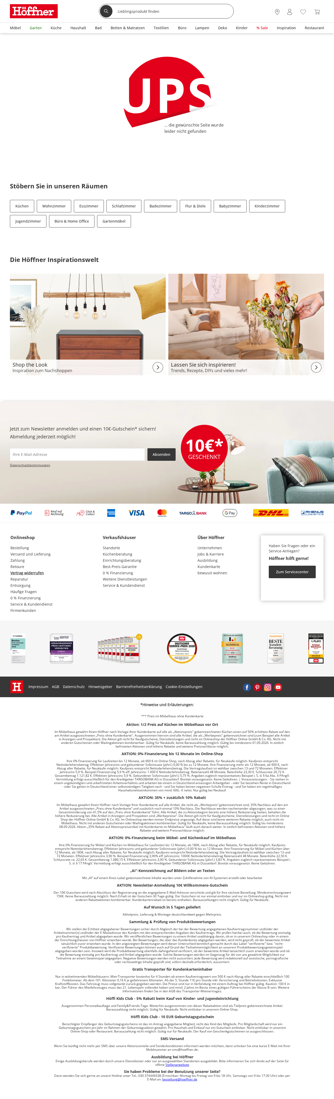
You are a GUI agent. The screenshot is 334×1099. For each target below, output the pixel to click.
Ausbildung (208, 560)
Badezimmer (161, 206)
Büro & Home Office (72, 221)
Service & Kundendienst (31, 604)
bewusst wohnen (212, 572)
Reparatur (19, 579)
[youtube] (278, 687)
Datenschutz (74, 686)
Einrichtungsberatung (122, 560)
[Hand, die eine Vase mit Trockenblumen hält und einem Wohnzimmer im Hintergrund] (246, 323)
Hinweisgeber (100, 686)
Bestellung (19, 547)
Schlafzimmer (124, 206)
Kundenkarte (209, 566)
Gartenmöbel (114, 221)
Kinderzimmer (267, 206)
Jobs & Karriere (211, 554)
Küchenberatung (117, 554)
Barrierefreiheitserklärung (139, 686)
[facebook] (247, 687)
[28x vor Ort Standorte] (277, 12)
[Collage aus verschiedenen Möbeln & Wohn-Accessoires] (88, 323)
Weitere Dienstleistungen (125, 579)
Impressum (38, 686)
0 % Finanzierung (25, 597)
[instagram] (268, 687)
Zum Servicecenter (292, 571)
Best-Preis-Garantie (120, 566)
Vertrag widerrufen (27, 572)
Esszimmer (88, 206)
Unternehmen (210, 547)
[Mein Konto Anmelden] (289, 12)
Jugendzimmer (28, 221)
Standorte (111, 547)
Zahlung (17, 560)
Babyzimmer (230, 206)
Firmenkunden (23, 610)
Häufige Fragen (23, 591)
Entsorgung (20, 585)
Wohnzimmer (54, 206)
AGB (55, 686)
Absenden (161, 454)
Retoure (17, 566)
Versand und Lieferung (30, 554)
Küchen (22, 206)
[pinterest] (257, 687)
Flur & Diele (195, 206)
